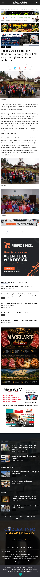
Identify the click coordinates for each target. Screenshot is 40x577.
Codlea (3, 46)
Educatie (8, 46)
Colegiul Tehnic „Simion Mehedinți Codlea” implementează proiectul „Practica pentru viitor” (24, 447)
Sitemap (23, 547)
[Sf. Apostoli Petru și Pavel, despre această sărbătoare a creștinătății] (5, 499)
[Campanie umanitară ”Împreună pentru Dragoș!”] (5, 458)
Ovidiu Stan (9, 64)
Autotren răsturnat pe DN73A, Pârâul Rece (16, 313)
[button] (37, 2)
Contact (31, 547)
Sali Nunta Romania (12, 558)
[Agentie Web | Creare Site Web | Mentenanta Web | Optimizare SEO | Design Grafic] (20, 227)
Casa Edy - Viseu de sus (24, 558)
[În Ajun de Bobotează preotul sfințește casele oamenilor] (5, 508)
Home (7, 547)
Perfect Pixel (14, 554)
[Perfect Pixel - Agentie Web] (20, 276)
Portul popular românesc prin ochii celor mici (17, 286)
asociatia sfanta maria (15, 231)
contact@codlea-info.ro (24, 540)
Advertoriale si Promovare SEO (21, 556)
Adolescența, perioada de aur (22, 481)
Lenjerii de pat (27, 561)
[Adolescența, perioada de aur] (5, 483)
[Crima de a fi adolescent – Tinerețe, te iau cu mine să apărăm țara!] (5, 474)
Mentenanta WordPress (24, 554)
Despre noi (15, 547)
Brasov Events (33, 556)
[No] (38, 571)
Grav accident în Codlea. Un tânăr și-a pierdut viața (19, 320)
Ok (20, 574)
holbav (4, 234)
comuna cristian (28, 231)
